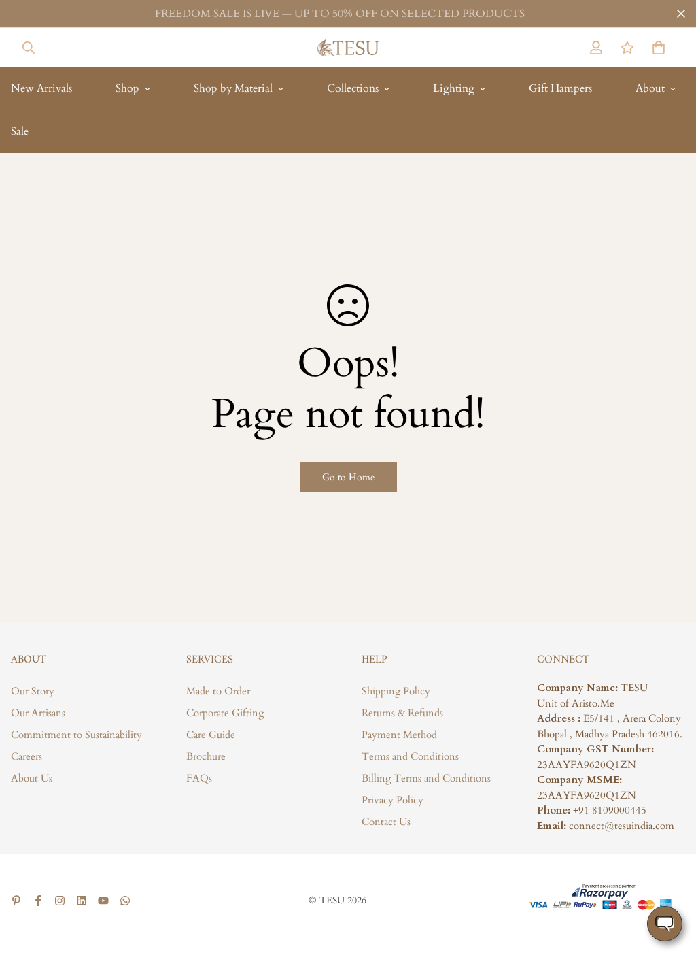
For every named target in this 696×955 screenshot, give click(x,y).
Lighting (453, 88)
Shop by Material (233, 88)
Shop (127, 88)
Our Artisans (38, 713)
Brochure (206, 756)
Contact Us (386, 821)
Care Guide (210, 734)
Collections (353, 88)
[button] (656, 47)
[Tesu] (348, 47)
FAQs (199, 778)
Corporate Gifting (225, 713)
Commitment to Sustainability (76, 734)
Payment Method (399, 734)
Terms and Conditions (410, 756)
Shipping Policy (396, 691)
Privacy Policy (392, 800)
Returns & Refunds (402, 713)
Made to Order (218, 691)
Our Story (32, 691)
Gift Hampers (560, 88)
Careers (26, 756)
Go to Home (348, 477)
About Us (31, 778)
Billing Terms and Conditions (426, 778)
